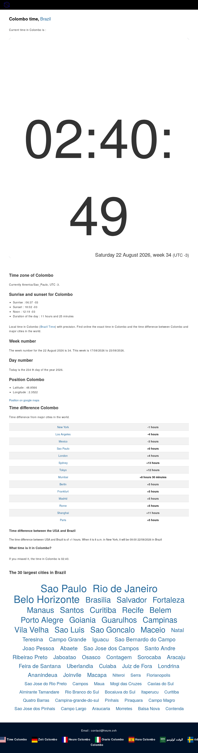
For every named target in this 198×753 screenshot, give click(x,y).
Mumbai (63, 477)
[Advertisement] (99, 67)
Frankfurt (63, 491)
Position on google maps (24, 400)
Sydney (63, 463)
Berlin (63, 484)
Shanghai (63, 513)
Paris (63, 520)
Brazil (45, 18)
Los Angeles (63, 434)
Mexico (63, 441)
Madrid (63, 498)
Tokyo (63, 470)
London (63, 456)
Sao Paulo (63, 448)
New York (63, 427)
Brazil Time (47, 327)
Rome (63, 506)
